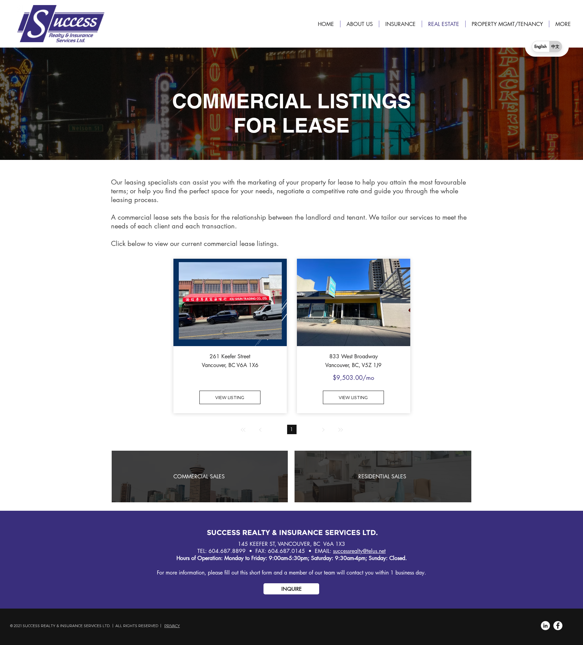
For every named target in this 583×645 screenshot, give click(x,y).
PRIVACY (172, 625)
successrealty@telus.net (359, 551)
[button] (291, 588)
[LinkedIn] (545, 625)
